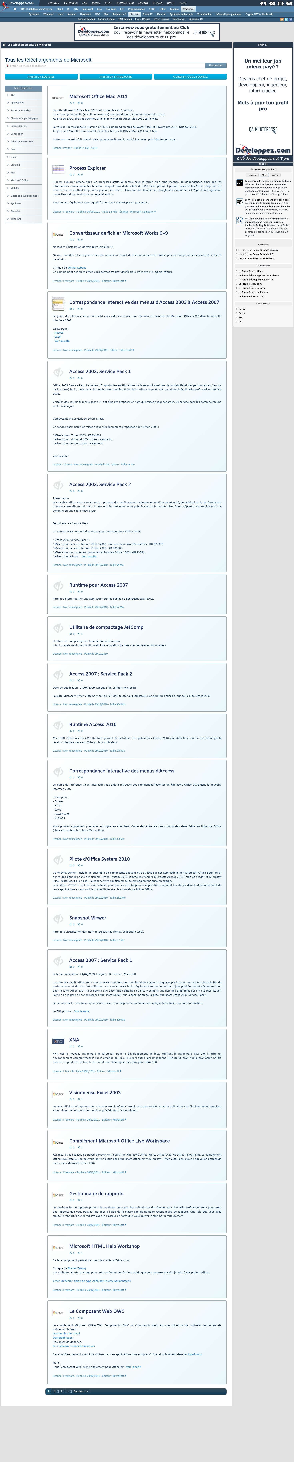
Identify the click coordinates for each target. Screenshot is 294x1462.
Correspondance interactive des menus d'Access (121, 771)
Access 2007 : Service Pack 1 (100, 961)
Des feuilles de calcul (66, 1333)
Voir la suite (62, 341)
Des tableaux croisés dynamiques (74, 1346)
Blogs (95, 3)
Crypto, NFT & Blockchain (259, 14)
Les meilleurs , (254, 250)
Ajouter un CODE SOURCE (190, 76)
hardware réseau (260, 275)
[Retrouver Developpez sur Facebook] (290, 19)
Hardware (85, 14)
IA (68, 9)
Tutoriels (70, 3)
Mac (106, 14)
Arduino (71, 14)
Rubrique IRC (196, 19)
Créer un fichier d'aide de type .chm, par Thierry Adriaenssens (92, 1281)
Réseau (134, 14)
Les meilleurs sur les (256, 258)
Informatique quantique (228, 14)
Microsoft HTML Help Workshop (104, 1247)
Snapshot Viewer (87, 918)
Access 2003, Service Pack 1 (100, 372)
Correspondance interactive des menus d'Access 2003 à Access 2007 (144, 303)
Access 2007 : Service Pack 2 (100, 674)
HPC (97, 14)
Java (99, 9)
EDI (122, 9)
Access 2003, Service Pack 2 (100, 485)
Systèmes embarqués (181, 14)
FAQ (84, 3)
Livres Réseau (161, 19)
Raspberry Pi (119, 14)
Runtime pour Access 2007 (98, 585)
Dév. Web (111, 9)
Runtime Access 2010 (93, 725)
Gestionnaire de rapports (96, 1194)
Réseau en (252, 284)
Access (59, 333)
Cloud (60, 9)
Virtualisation (204, 14)
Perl (241, 317)
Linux (60, 14)
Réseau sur (253, 296)
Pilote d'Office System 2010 (99, 859)
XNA (74, 1040)
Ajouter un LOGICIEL (41, 76)
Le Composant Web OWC (97, 1312)
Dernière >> (81, 1391)
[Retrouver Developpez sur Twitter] (286, 19)
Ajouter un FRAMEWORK (116, 76)
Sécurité (161, 14)
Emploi (143, 3)
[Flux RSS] (282, 19)
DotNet (242, 309)
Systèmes (188, 9)
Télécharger (178, 19)
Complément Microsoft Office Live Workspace (119, 1141)
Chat (108, 3)
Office (163, 9)
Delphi (242, 313)
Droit (171, 3)
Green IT (147, 14)
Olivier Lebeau (77, 268)
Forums (53, 3)
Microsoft (87, 9)
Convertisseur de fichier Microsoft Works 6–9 (118, 233)
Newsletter (125, 3)
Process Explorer (87, 168)
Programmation (136, 9)
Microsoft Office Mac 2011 (98, 97)
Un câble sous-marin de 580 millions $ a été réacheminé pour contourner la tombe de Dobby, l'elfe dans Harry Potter (267, 227)
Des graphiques (62, 1338)
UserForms (195, 1354)
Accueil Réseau (86, 19)
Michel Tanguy (77, 1268)
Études (157, 3)
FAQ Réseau (125, 19)
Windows (48, 14)
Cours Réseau (142, 19)
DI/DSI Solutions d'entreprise (36, 9)
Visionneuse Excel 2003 (95, 1093)
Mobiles (174, 9)
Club (182, 3)
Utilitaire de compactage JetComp (106, 628)
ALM (75, 9)
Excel (58, 337)
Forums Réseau (106, 19)
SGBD (152, 9)
